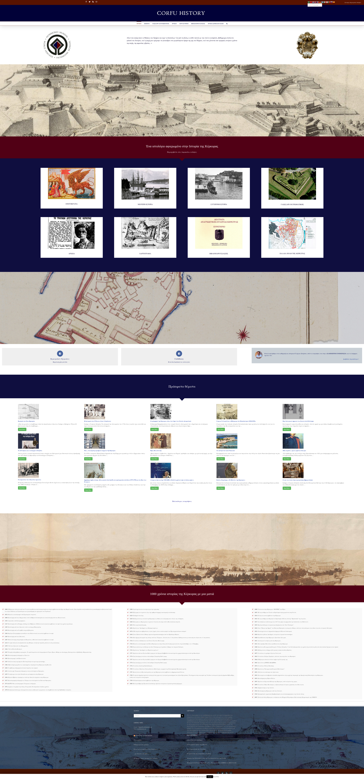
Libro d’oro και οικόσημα (194, 740)
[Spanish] (334, 2)
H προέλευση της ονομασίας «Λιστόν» (199, 754)
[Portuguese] (329, 2)
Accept (210, 776)
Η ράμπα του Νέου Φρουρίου (26, 421)
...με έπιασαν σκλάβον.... (141, 754)
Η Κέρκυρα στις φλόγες (141, 745)
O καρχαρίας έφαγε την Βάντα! (197, 744)
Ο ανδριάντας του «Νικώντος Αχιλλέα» (29, 480)
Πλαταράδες (138, 740)
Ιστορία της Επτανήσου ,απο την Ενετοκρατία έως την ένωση (206, 758)
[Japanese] (327, 2)
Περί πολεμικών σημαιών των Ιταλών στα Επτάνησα (298, 421)
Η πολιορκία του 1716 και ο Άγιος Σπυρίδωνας (97, 421)
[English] (315, 2)
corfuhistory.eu (141, 729)
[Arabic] (309, 2)
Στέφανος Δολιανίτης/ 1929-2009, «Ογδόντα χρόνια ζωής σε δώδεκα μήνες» (172, 480)
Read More (22, 429)
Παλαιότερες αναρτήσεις (182, 501)
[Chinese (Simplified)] (311, 2)
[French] (318, 2)
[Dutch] (313, 2)
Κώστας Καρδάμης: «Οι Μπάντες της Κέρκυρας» (231, 480)
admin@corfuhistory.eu (145, 727)
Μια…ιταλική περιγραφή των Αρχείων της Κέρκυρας (100, 450)
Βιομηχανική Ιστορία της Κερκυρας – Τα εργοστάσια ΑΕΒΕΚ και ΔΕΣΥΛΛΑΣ (212, 763)
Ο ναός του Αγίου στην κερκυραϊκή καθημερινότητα (298, 480)
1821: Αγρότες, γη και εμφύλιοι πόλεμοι (294, 450)
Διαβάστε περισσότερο (350, 359)
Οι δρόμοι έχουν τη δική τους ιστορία (146, 758)
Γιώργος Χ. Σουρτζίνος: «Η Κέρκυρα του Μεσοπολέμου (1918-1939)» (236, 421)
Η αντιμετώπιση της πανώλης (196, 749)
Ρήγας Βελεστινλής (156, 450)
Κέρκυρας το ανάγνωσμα (143, 735)
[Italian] (325, 2)
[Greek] (322, 2)
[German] (320, 2)
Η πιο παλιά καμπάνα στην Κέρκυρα (145, 749)
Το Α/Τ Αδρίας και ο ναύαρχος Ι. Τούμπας (30, 450)
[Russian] (331, 2)
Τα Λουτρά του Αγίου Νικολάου (226, 450)
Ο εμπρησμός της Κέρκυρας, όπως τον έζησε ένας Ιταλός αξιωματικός (170, 421)
